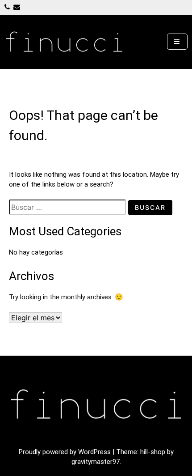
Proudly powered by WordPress (66, 452)
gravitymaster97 (95, 462)
